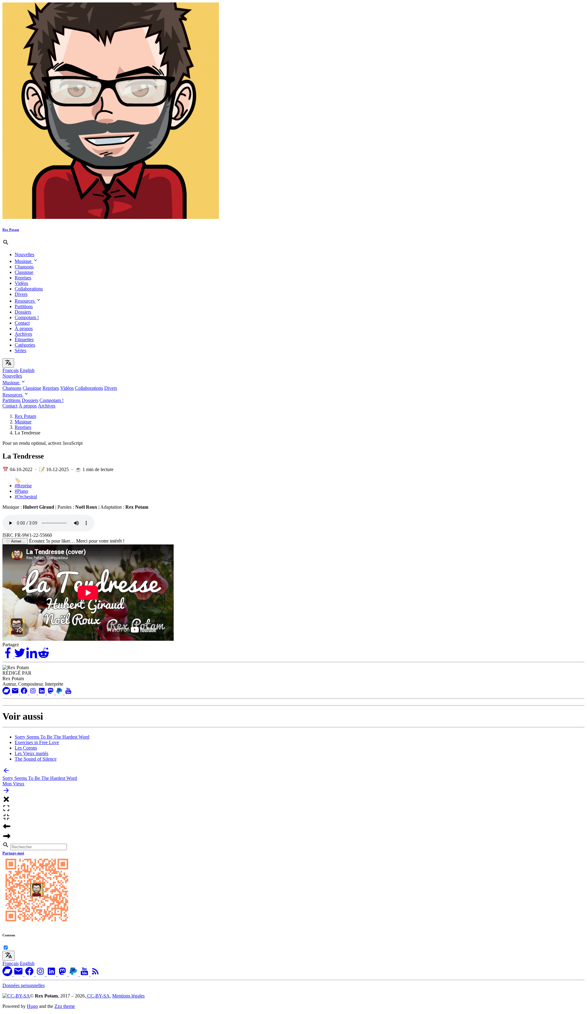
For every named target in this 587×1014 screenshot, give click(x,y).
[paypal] (60, 692)
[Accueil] (110, 217)
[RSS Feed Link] (95, 974)
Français (10, 370)
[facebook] (24, 692)
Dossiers (23, 312)
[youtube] (68, 692)
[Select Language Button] (8, 363)
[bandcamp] (6, 692)
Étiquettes (24, 339)
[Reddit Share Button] (43, 656)
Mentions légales (128, 995)
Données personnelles (23, 985)
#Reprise (23, 485)
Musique (24, 261)
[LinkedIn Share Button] (32, 656)
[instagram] (33, 692)
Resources (25, 301)
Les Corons (26, 747)
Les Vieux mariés (31, 753)
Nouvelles (24, 254)
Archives (23, 334)
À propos (24, 328)
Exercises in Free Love (37, 742)
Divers (21, 294)
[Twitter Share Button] (20, 656)
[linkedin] (42, 692)
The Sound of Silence (36, 758)
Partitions (24, 306)
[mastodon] (51, 692)
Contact (22, 323)
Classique (24, 272)
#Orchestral (26, 496)
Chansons (24, 266)
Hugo (32, 1006)
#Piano (21, 491)
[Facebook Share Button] (8, 656)
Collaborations (29, 288)
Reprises (23, 277)
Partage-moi (13, 853)
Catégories (25, 345)
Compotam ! (27, 317)
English (27, 370)
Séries (20, 350)
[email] (15, 692)
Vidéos (21, 283)
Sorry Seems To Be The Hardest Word (52, 736)
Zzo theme (64, 1006)
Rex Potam (25, 416)
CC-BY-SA (98, 995)
